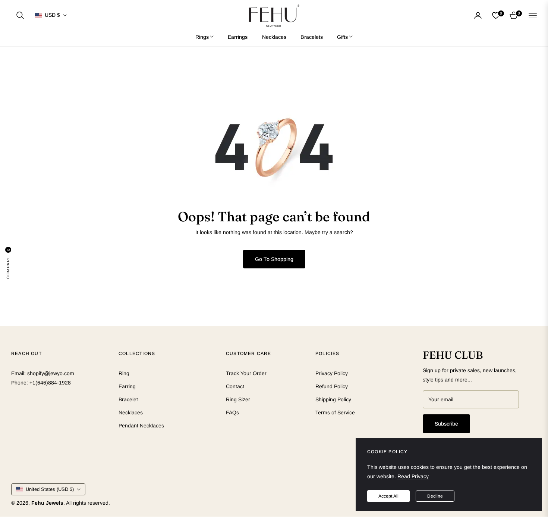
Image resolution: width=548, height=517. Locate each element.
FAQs (232, 412)
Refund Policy (331, 386)
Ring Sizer (238, 399)
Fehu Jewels (47, 503)
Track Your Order (246, 373)
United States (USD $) (50, 489)
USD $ (52, 15)
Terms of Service (335, 412)
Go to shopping (274, 259)
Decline (435, 496)
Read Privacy (413, 476)
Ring (124, 373)
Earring (127, 386)
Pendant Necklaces (141, 426)
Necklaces (131, 412)
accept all (388, 496)
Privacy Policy (331, 373)
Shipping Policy (333, 399)
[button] (20, 15)
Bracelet (128, 399)
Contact (235, 386)
